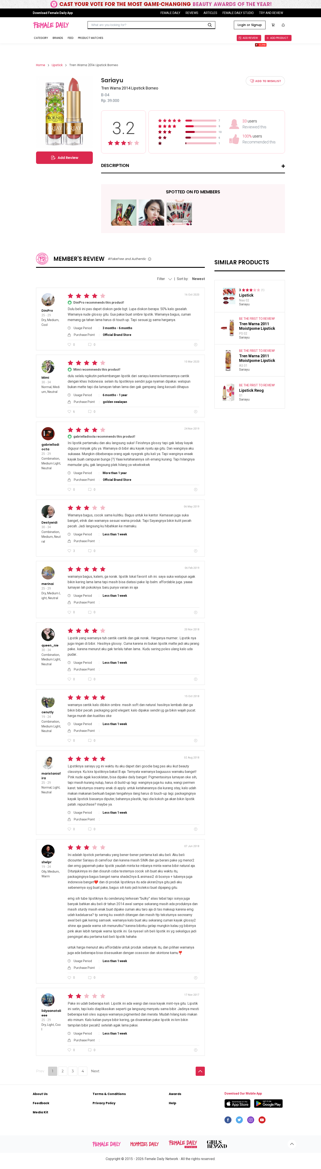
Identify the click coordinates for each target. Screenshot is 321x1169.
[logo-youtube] (262, 1121)
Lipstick (57, 65)
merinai (47, 584)
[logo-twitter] (239, 1121)
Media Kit (40, 1112)
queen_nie (50, 645)
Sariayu (244, 304)
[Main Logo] (51, 25)
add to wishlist (268, 81)
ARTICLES (210, 13)
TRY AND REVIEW (271, 13)
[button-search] (209, 25)
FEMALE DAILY (170, 13)
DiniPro (47, 310)
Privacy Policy (104, 1103)
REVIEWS (192, 13)
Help (172, 1103)
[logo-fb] (227, 1121)
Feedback (41, 1103)
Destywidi (49, 522)
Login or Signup (250, 25)
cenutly (47, 712)
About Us (40, 1094)
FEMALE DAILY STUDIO (238, 13)
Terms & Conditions (109, 1094)
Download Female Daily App (53, 13)
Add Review (68, 157)
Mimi (45, 377)
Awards (175, 1094)
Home (40, 65)
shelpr (46, 862)
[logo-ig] (250, 1121)
